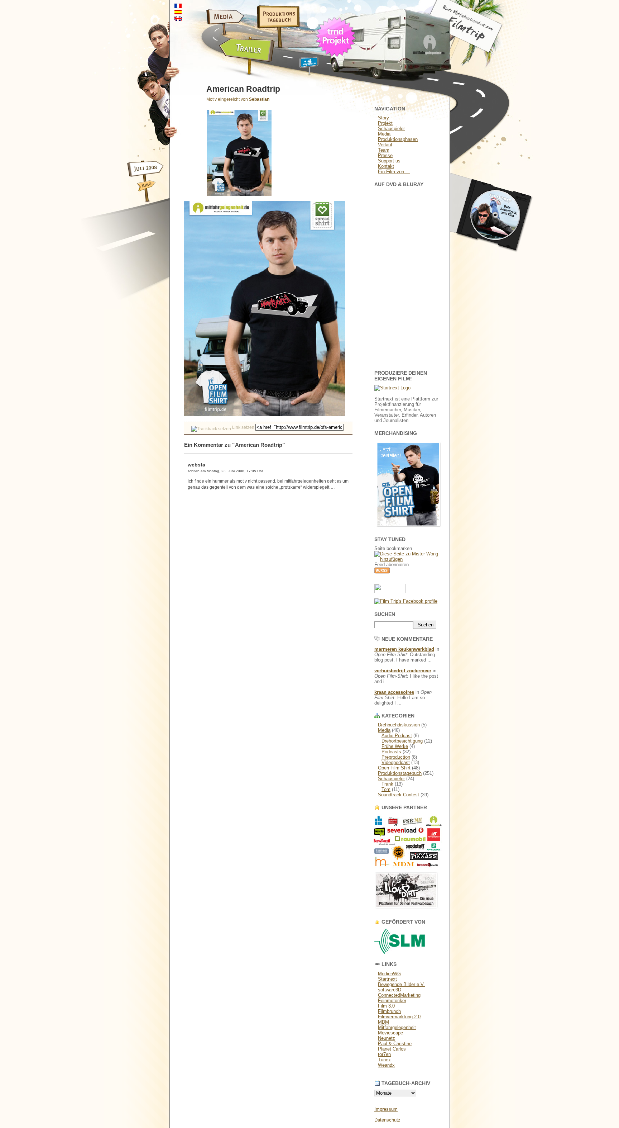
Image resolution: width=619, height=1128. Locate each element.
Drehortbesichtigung (402, 741)
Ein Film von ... (394, 171)
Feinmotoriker (392, 1000)
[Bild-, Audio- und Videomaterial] (207, 27)
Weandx (386, 1065)
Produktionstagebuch (400, 773)
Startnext (387, 979)
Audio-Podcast (397, 735)
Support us (389, 160)
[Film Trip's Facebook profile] (405, 601)
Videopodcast (396, 762)
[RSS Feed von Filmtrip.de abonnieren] (382, 572)
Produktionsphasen (398, 139)
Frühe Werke (395, 746)
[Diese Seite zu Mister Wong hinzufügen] (408, 559)
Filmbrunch (389, 1011)
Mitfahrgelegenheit (397, 1027)
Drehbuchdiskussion (399, 724)
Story (383, 117)
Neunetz (386, 1038)
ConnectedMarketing (399, 995)
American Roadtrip (243, 89)
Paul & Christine (395, 1043)
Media (384, 134)
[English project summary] (178, 19)
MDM (383, 1022)
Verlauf (385, 144)
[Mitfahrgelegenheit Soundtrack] (492, 258)
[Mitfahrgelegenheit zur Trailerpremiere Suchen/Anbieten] (222, 68)
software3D (389, 989)
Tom (386, 789)
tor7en (384, 1054)
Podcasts (391, 751)
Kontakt (386, 166)
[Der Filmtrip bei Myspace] (300, 68)
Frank (387, 784)
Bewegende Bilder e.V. (401, 984)
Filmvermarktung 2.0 (399, 1016)
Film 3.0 (386, 1006)
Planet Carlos (392, 1049)
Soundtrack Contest (398, 794)
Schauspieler (391, 128)
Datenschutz (387, 1120)
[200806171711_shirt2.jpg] (264, 414)
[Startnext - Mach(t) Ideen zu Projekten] (392, 387)
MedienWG (389, 973)
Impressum (386, 1109)
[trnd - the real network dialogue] (337, 59)
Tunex (384, 1059)
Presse (385, 155)
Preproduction (396, 757)
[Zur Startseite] (478, 52)
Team (383, 150)
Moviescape (390, 1032)
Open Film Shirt (394, 768)
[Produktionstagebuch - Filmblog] (273, 27)
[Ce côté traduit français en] (178, 6)
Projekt (385, 123)
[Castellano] (178, 12)
